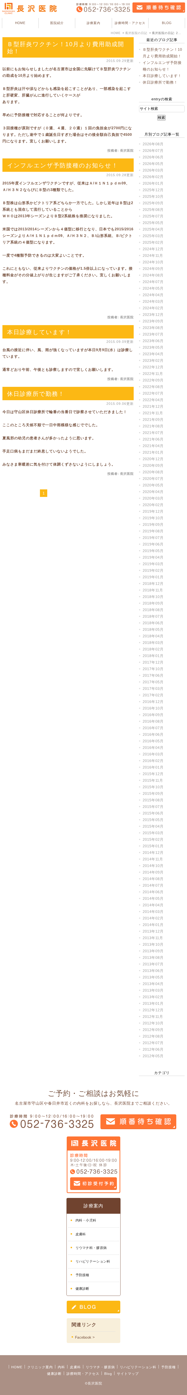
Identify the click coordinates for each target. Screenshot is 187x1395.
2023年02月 (153, 360)
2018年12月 (153, 583)
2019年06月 (153, 544)
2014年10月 (153, 866)
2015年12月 (153, 774)
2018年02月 (153, 649)
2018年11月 (153, 590)
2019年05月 (153, 551)
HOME (20, 23)
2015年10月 (153, 787)
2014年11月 (153, 859)
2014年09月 (153, 872)
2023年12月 (153, 314)
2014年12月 (153, 852)
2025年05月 (153, 223)
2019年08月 (153, 531)
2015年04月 (153, 826)
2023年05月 (153, 347)
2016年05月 (153, 741)
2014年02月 (153, 918)
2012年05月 (153, 1056)
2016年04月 (153, 747)
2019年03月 (153, 564)
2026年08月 (153, 144)
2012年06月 (153, 1049)
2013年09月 (153, 951)
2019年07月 (153, 538)
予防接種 (82, 1275)
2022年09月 (153, 380)
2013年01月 (153, 1003)
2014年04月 (153, 905)
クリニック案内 (40, 1367)
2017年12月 (153, 662)
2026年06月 (153, 157)
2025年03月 (153, 236)
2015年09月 (153, 793)
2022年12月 (153, 367)
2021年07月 (153, 433)
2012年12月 (153, 1010)
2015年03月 (153, 833)
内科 (61, 1367)
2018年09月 (153, 603)
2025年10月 (153, 196)
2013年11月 (153, 938)
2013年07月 (153, 964)
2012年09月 (153, 1030)
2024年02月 (153, 308)
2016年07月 (153, 728)
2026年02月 (153, 177)
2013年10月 (153, 944)
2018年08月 (153, 610)
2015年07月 (153, 807)
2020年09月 (153, 465)
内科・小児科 (85, 1220)
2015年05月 (153, 820)
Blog (108, 1374)
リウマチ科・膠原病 (91, 1248)
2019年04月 (153, 557)
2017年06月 (153, 675)
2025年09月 (153, 203)
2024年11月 (153, 255)
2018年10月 (153, 597)
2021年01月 (153, 452)
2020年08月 (153, 472)
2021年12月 (153, 406)
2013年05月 (153, 977)
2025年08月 (153, 210)
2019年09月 (153, 524)
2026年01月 (153, 183)
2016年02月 (153, 761)
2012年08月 (153, 1036)
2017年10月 (153, 669)
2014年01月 (153, 925)
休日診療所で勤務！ (36, 393)
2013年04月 (153, 984)
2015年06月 (153, 813)
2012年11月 (153, 1016)
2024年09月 (153, 269)
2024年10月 (153, 262)
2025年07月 (153, 216)
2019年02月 (153, 570)
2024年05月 (153, 288)
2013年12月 (153, 931)
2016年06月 (153, 734)
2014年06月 (153, 892)
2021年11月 (153, 413)
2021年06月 (153, 439)
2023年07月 (153, 334)
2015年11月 (153, 780)
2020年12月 (153, 459)
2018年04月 (153, 636)
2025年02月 (153, 242)
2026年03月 (153, 170)
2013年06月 (153, 971)
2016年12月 (153, 702)
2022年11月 (153, 374)
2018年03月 (153, 643)
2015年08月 (153, 800)
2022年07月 (153, 393)
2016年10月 (153, 708)
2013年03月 (153, 990)
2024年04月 (153, 295)
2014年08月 (153, 879)
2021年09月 (153, 419)
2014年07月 (153, 885)
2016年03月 (153, 754)
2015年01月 (153, 846)
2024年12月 (153, 249)
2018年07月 (153, 616)
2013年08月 (153, 957)
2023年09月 (153, 321)
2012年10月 (153, 1023)
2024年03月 (153, 301)
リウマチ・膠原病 (100, 1367)
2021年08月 (153, 426)
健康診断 (82, 1289)
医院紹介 (57, 23)
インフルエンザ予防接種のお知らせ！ (62, 165)
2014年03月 (153, 912)
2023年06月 (153, 341)
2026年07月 (153, 150)
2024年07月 (153, 282)
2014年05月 (153, 898)
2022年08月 (153, 387)
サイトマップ (128, 1374)
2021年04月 (153, 446)
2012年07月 (153, 1043)
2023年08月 (153, 328)
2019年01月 (153, 577)
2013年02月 (153, 997)
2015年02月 (153, 839)
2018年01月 (153, 656)
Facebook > (85, 1337)
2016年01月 (153, 767)
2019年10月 (153, 518)
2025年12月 (153, 190)
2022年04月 (153, 400)
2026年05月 (153, 164)
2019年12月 (153, 511)
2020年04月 (153, 492)
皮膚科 (80, 1234)
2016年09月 (153, 715)
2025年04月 (153, 229)
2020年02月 (153, 505)
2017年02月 (153, 695)
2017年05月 (153, 682)
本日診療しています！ (39, 332)
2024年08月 (153, 275)
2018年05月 (153, 629)
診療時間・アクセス (130, 23)
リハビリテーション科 (92, 1261)
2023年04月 (153, 354)
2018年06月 (153, 623)
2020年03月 (153, 498)
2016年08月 (153, 721)
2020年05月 (153, 485)
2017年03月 (153, 688)
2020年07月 (153, 479)
